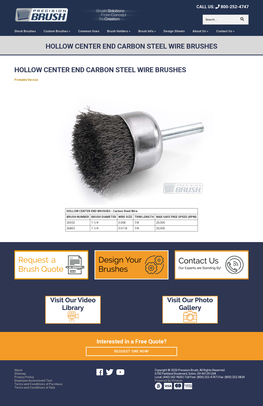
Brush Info (147, 31)
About (18, 370)
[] (242, 19)
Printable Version (26, 79)
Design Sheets (174, 31)
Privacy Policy (24, 377)
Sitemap (20, 373)
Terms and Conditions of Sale (34, 387)
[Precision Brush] (41, 14)
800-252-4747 (234, 6)
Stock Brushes (25, 31)
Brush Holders (118, 31)
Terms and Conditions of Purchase (38, 384)
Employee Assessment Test (33, 380)
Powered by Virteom (168, 380)
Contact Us (225, 31)
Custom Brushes (57, 31)
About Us (200, 31)
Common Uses (88, 31)
